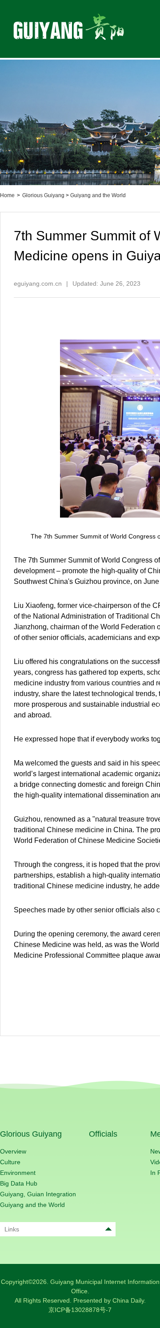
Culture (10, 1162)
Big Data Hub (18, 1183)
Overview (13, 1151)
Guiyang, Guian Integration (38, 1194)
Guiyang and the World (98, 195)
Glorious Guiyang (43, 195)
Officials (103, 1134)
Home (7, 195)
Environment (18, 1172)
